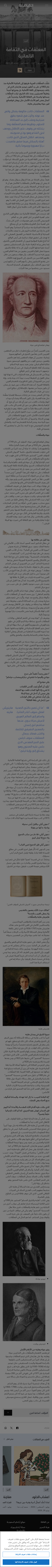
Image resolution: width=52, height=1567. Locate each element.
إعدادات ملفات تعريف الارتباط (25, 1554)
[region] (26, 1549)
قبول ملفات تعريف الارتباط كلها (26, 1562)
